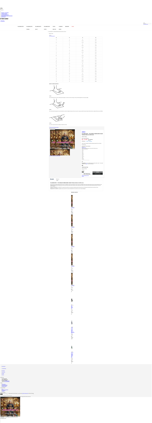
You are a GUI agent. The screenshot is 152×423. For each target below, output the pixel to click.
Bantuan (3, 16)
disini (86, 163)
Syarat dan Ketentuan (4, 385)
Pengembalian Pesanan (6, 15)
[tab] (52, 179)
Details (52, 179)
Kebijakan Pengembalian (5, 389)
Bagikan (83, 176)
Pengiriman (3, 370)
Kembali (3, 373)
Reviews (58, 179)
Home (49, 31)
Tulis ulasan (90, 141)
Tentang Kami (3, 384)
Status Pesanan (4, 368)
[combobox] (147, 23)
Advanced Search (145, 24)
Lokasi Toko (4, 13)
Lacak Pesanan (5, 14)
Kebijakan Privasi (4, 386)
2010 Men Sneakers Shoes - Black (72, 307)
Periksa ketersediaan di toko (85, 175)
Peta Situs (3, 391)
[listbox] (92, 155)
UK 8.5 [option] (83, 153)
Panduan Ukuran (84, 147)
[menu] (46, 28)
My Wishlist (3, 21)
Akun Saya (2, 20)
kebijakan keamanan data (25, 393)
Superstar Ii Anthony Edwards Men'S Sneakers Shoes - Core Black (72, 355)
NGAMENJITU (72, 227)
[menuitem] (21, 26)
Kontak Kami (3, 366)
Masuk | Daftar (5, 12)
